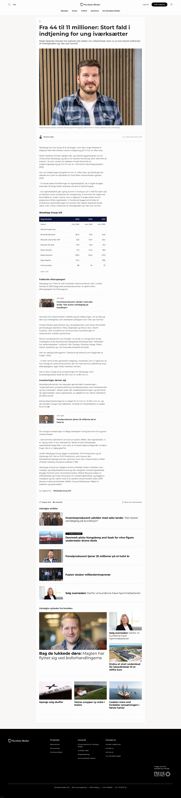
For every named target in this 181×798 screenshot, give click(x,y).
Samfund (95, 11)
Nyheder (64, 11)
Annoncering (55, 748)
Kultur (75, 11)
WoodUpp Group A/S (62, 491)
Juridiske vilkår (83, 750)
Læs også (60, 298)
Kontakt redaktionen (113, 744)
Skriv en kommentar (133, 502)
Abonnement (55, 744)
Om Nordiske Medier (111, 11)
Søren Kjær (49, 137)
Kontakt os (110, 748)
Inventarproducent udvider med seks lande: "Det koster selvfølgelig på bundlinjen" (74, 305)
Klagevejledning (84, 754)
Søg (14, 4)
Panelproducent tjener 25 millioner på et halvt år (76, 420)
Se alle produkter (56, 752)
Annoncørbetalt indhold (86, 758)
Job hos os (109, 752)
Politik (84, 11)
